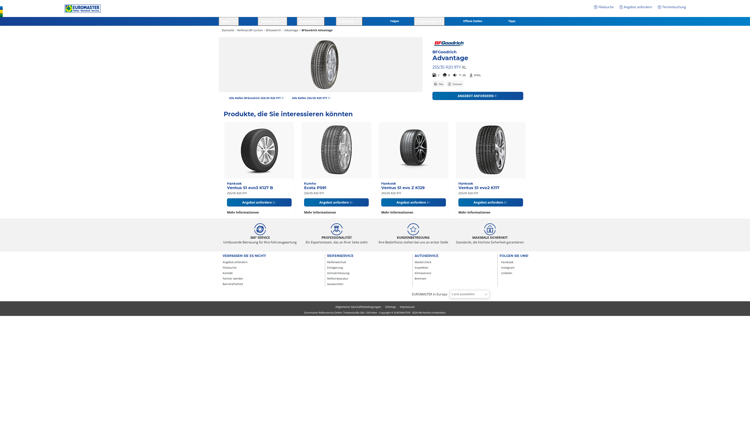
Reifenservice (340, 255)
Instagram (507, 267)
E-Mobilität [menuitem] (347, 21)
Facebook (507, 262)
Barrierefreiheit (233, 284)
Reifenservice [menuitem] (270, 21)
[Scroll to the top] (739, 413)
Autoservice (426, 255)
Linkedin (506, 273)
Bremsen (420, 278)
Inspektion (421, 267)
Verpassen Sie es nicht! (244, 255)
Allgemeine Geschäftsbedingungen (358, 307)
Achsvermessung (338, 273)
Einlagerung (335, 267)
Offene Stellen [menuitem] (472, 21)
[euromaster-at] (81, 8)
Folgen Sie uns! (514, 255)
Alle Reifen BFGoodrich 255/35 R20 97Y (255, 98)
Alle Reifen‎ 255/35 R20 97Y (309, 98)
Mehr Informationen (243, 212)
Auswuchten (335, 284)
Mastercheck (423, 262)
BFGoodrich (273, 30)
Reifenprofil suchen (250, 30)
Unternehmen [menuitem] (427, 21)
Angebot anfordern (476, 96)
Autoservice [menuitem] (309, 21)
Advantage (291, 30)
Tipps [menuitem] (511, 21)
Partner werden (233, 278)
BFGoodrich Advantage (317, 30)
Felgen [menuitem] (394, 21)
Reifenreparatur (337, 278)
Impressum (407, 307)
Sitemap (390, 307)
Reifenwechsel (336, 262)
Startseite (228, 30)
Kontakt (228, 273)
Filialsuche (230, 267)
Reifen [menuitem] (227, 21)
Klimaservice (423, 273)
